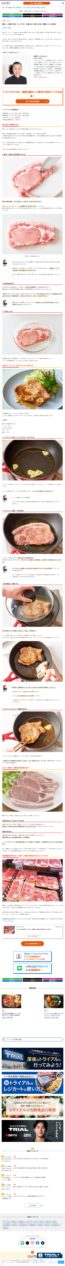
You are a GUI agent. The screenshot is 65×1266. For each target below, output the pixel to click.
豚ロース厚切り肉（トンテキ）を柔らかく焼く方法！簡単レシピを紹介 (29, 7)
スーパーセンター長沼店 (13, 117)
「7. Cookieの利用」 (35, 1262)
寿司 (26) (6, 1228)
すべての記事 (8, 7)
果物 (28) (47, 1225)
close (62, 1253)
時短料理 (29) (33, 1225)
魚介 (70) (30, 1222)
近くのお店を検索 (32, 101)
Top (3, 7)
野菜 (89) (14, 1222)
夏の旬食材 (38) (7, 1225)
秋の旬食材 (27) (55, 1225)
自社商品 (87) (22, 1222)
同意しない (52, 1262)
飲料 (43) (49, 1222)
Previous (5, 1002)
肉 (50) (35, 1222)
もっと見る (32, 1205)
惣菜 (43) (42, 1222)
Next (60, 1002)
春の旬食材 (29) (24, 1225)
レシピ (5, 27)
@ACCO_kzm (43, 77)
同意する (61, 1262)
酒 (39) (54, 1222)
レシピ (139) (7, 1222)
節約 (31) (16, 1225)
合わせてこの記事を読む (32, 936)
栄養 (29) (41, 1225)
